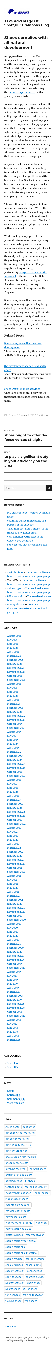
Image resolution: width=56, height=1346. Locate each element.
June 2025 (12, 691)
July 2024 (12, 735)
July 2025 (12, 687)
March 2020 (14, 943)
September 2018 (16, 1015)
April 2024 (13, 747)
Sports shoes (12, 1289)
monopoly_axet (16, 604)
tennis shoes (12, 1295)
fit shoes (30, 1181)
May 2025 (12, 695)
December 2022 (16, 811)
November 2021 (16, 863)
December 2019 (15, 955)
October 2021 (14, 867)
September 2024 (16, 727)
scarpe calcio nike (15, 1247)
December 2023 (16, 763)
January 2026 (14, 663)
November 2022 (16, 815)
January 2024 (14, 759)
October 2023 (14, 771)
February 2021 (15, 899)
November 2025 (16, 671)
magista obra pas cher (17, 1205)
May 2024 (12, 743)
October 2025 (14, 675)
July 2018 (12, 1023)
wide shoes (31, 1301)
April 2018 (13, 1035)
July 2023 (12, 783)
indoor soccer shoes (16, 1199)
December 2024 (16, 715)
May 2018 (12, 1031)
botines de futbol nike (18, 1145)
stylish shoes (30, 1289)
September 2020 (16, 919)
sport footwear (14, 1277)
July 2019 (12, 975)
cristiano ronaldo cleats (18, 1175)
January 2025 (14, 711)
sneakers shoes (14, 1265)
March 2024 (14, 751)
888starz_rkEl (15, 596)
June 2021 (12, 883)
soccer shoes (34, 1271)
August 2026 (14, 635)
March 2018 (14, 1039)
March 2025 (14, 703)
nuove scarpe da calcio (22, 92)
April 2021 (13, 891)
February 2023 (15, 803)
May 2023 (12, 791)
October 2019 (14, 963)
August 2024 (14, 731)
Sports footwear (14, 1283)
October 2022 (14, 819)
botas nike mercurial (17, 1139)
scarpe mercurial (35, 1259)
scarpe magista (14, 1259)
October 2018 (14, 1011)
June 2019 (12, 979)
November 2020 (16, 911)
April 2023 (13, 795)
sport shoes (33, 1283)
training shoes (13, 1301)
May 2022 (12, 839)
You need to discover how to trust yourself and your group (27, 608)
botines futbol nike (16, 1151)
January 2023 (14, 807)
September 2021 (16, 871)
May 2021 (12, 887)
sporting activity (35, 1277)
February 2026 (15, 659)
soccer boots (33, 1265)
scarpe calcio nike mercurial (21, 1253)
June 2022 (12, 835)
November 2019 (16, 959)
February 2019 (15, 995)
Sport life (12, 1067)
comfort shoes (38, 1169)
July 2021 (12, 879)
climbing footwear (15, 1169)
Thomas (12, 415)
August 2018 (14, 1019)
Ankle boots (12, 1127)
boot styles (29, 1127)
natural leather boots (17, 1211)
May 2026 (12, 647)
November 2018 (16, 1007)
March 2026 (14, 655)
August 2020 (14, 923)
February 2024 (15, 755)
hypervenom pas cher (18, 1193)
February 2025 (15, 707)
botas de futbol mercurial (20, 1133)
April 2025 (13, 699)
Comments (16, 1098)
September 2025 (16, 679)
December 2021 (15, 859)
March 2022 (14, 847)
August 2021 (14, 875)
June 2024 (12, 739)
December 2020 (16, 907)
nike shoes (41, 1223)
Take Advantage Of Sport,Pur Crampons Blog (26, 23)
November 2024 (16, 719)
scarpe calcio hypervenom (20, 1241)
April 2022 (13, 843)
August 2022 (14, 827)
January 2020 (14, 951)
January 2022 (14, 855)
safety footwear (35, 1235)
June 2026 (12, 643)
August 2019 (14, 971)
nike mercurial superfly (18, 1223)
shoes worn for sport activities (22, 388)
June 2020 (13, 931)
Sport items (42, 415)
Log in (11, 1090)
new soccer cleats (15, 1217)
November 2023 (16, 767)
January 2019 (14, 999)
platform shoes (14, 1235)
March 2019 (13, 991)
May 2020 (12, 935)
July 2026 (12, 639)
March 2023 (14, 799)
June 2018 (12, 1027)
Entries (13, 1094)
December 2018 (16, 1003)
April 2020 (13, 939)
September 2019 (16, 967)
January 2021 (14, 903)
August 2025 (14, 683)
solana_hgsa (14, 588)
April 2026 (13, 651)
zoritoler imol (15, 572)
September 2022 (16, 823)
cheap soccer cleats (16, 1163)
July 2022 (12, 831)
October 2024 (14, 723)
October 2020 (15, 915)
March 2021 (13, 895)
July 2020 (12, 927)
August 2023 (14, 779)
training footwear (33, 1295)
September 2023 (16, 775)
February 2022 (15, 851)
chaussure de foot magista (20, 1157)
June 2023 (12, 787)
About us (12, 1326)
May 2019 (12, 983)
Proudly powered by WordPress (19, 1340)
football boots (13, 1187)
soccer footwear (14, 1271)
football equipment (36, 1187)
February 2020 (15, 947)
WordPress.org (15, 1102)
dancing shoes (13, 1181)
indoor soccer (42, 1193)
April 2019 (13, 987)
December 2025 (16, 667)
